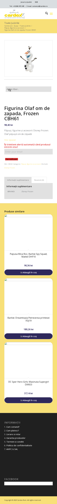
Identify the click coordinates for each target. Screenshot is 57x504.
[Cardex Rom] (23, 13)
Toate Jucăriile (11, 22)
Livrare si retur (13, 434)
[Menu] (51, 13)
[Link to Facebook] (51, 500)
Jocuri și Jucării (26, 2)
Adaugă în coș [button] (29, 272)
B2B (36, 2)
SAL (16, 449)
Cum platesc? (12, 430)
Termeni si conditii (15, 441)
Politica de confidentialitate (19, 445)
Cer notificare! (11, 159)
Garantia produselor (15, 438)
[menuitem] (26, 2)
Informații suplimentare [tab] (18, 180)
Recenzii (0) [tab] (39, 180)
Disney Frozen (9, 168)
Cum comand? (13, 426)
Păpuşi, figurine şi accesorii (31, 164)
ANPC (9, 449)
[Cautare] (45, 13)
